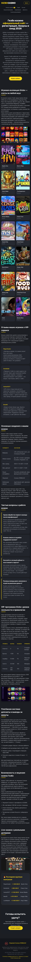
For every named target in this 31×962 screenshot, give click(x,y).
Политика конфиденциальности (10, 956)
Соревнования (18, 9)
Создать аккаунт (15, 928)
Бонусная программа (8, 9)
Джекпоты (25, 9)
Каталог (23, 7)
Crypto (18, 7)
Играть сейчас (15, 78)
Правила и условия (23, 956)
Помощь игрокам (10, 7)
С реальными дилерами (15, 12)
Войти (26, 3)
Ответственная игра (15, 958)
